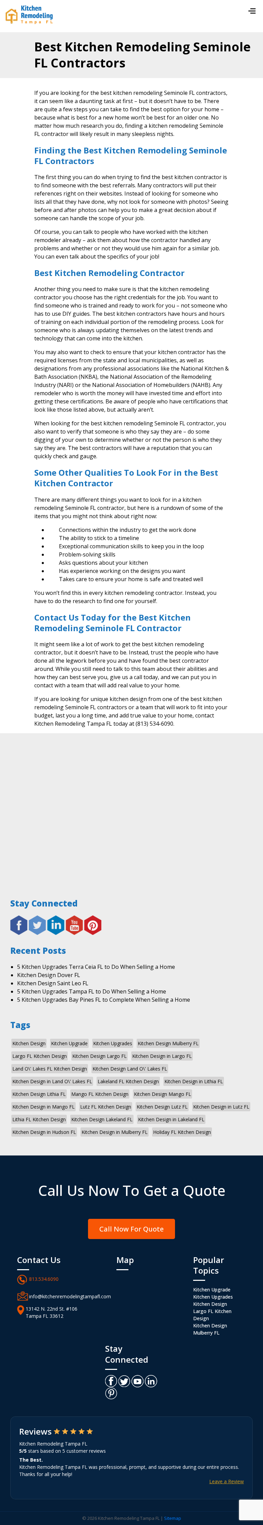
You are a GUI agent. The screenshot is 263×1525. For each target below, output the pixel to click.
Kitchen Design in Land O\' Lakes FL (52, 1081)
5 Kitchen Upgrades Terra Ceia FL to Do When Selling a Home (96, 967)
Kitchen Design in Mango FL (43, 1106)
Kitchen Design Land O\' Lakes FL (129, 1068)
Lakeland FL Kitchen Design (128, 1081)
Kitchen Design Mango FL (162, 1094)
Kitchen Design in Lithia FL (193, 1081)
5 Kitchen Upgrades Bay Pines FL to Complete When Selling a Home (103, 999)
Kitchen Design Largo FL (99, 1056)
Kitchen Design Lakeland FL (102, 1119)
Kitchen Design (29, 1043)
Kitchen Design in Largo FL (162, 1056)
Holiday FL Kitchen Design (182, 1132)
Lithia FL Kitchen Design (39, 1119)
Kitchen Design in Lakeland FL (171, 1119)
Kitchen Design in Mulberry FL (115, 1132)
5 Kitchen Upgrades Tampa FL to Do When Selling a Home (91, 991)
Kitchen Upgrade (69, 1043)
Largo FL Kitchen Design (39, 1056)
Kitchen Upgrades (112, 1043)
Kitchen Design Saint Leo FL (52, 983)
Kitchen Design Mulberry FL (168, 1043)
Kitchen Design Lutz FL (162, 1106)
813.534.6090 (44, 1279)
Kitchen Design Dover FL (48, 975)
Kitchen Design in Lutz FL (221, 1106)
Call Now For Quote (131, 1229)
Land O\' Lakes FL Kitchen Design (49, 1068)
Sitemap (172, 1518)
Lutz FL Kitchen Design (105, 1106)
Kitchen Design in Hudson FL (44, 1132)
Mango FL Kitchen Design (99, 1094)
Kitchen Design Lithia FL (39, 1094)
